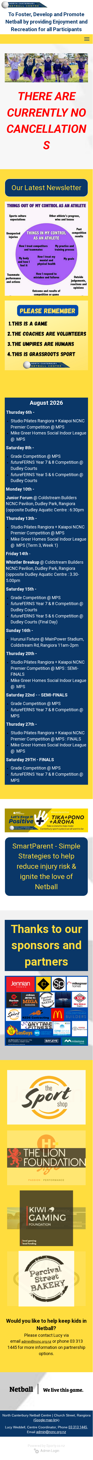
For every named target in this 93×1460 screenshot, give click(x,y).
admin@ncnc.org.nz (36, 1341)
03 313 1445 (78, 1427)
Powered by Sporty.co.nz (46, 1446)
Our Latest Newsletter (46, 187)
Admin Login (49, 1451)
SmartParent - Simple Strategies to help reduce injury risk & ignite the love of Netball (46, 866)
